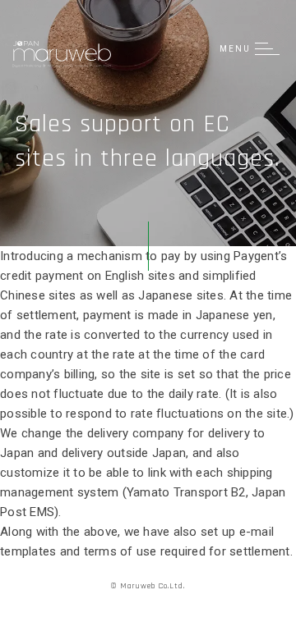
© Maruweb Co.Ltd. (148, 586)
